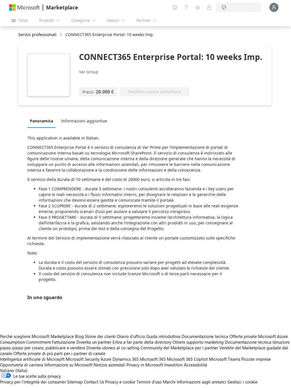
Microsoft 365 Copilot (187, 359)
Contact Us (94, 382)
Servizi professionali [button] (37, 34)
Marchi (169, 382)
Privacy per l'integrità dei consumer (33, 382)
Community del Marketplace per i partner (179, 348)
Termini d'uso (149, 382)
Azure (106, 359)
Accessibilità (195, 365)
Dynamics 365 (126, 359)
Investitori (173, 365)
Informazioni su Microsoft (68, 365)
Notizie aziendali (109, 365)
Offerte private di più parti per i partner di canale (59, 353)
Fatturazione (63, 342)
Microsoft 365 (153, 359)
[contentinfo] (61, 35)
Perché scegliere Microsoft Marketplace (37, 336)
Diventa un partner (93, 342)
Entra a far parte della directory (142, 342)
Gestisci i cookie (242, 382)
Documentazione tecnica (205, 336)
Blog (79, 336)
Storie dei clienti (100, 336)
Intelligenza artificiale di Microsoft (32, 359)
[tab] (43, 120)
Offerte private (243, 336)
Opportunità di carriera (21, 365)
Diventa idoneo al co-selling (113, 348)
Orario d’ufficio (131, 336)
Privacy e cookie (120, 382)
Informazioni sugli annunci (201, 382)
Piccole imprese (256, 359)
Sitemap (75, 382)
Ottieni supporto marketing (198, 342)
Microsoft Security (82, 359)
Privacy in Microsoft (144, 365)
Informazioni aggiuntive (84, 121)
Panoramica (41, 121)
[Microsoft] (24, 7)
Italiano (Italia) (14, 370)
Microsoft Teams (224, 359)
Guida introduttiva (163, 336)
